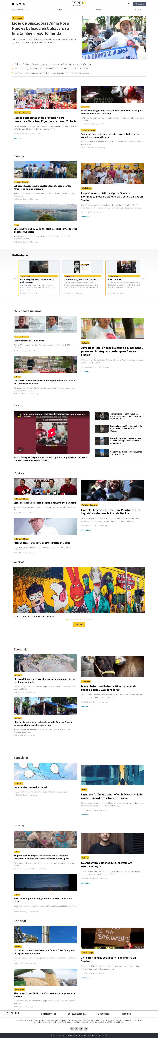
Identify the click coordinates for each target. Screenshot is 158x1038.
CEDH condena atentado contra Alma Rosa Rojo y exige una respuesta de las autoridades (51, 73)
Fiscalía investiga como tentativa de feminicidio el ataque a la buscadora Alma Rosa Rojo (51, 68)
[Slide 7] (80, 619)
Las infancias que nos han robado (31, 787)
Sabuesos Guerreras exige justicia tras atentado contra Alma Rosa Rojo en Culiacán (110, 135)
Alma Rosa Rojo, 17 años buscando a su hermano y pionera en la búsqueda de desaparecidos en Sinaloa (112, 351)
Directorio (103, 1014)
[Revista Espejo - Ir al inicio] (12, 1013)
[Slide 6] (78, 619)
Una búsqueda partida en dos (29, 340)
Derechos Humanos (19, 10)
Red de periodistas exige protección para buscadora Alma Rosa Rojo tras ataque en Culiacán (52, 64)
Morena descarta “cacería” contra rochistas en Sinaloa (42, 542)
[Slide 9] (84, 619)
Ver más (79, 624)
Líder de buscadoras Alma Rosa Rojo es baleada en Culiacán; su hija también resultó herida (40, 28)
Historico (126, 1014)
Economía (98, 10)
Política (59, 10)
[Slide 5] (75, 619)
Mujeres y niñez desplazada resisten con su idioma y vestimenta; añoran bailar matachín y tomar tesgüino (41, 857)
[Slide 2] (69, 619)
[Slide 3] (71, 619)
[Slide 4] (73, 619)
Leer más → (18, 138)
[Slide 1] (67, 619)
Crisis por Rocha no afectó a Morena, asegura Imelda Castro (45, 502)
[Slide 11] (89, 619)
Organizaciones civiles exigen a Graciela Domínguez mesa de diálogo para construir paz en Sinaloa (112, 196)
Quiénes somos (48, 1014)
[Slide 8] (82, 619)
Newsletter (139, 4)
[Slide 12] (91, 619)
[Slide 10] (86, 619)
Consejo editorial (77, 1014)
